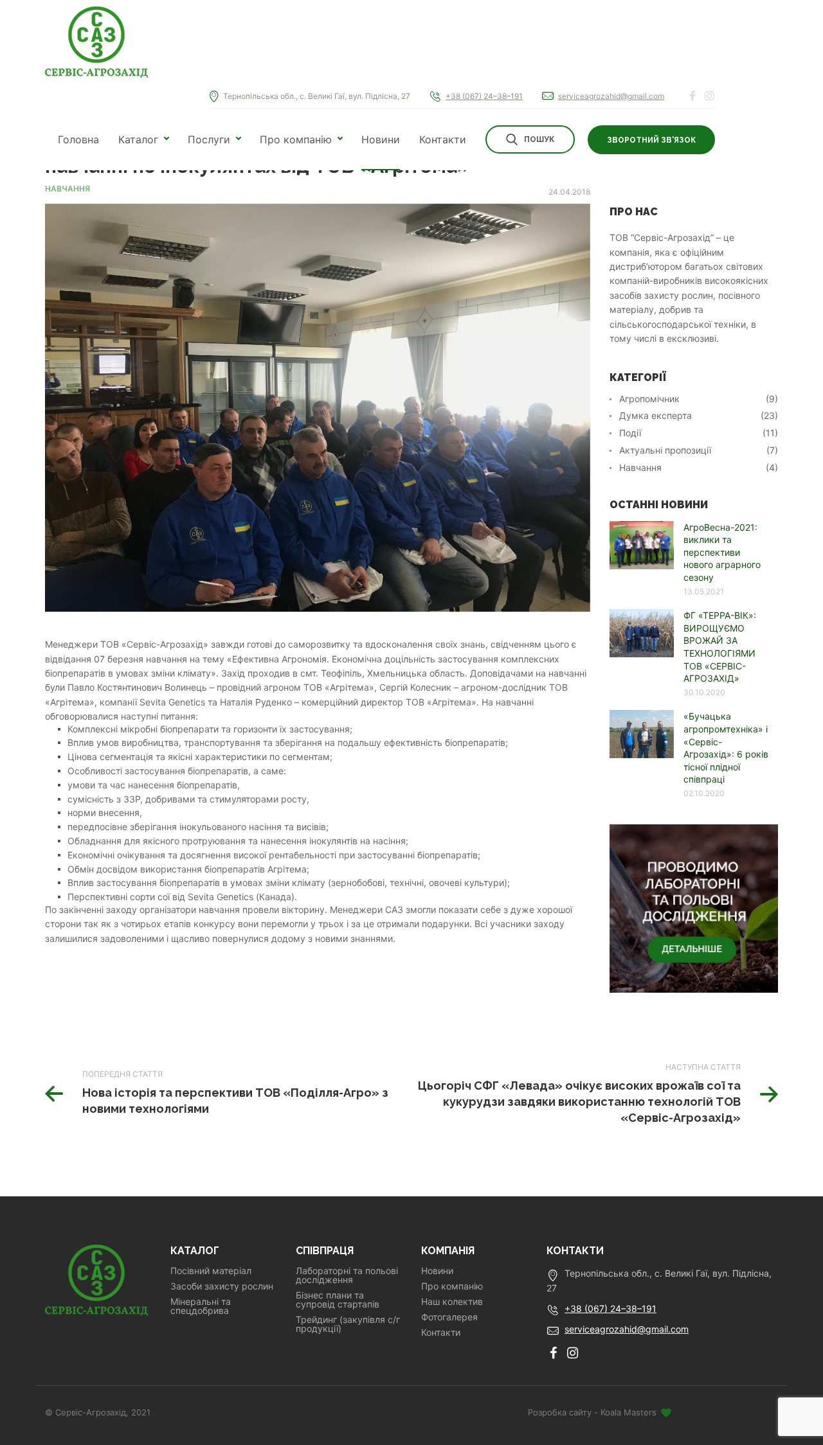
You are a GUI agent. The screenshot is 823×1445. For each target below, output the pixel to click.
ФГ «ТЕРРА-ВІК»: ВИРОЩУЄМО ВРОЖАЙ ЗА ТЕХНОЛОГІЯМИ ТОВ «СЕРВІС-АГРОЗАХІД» (719, 647)
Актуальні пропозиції (665, 450)
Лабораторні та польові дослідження (347, 1275)
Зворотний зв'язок (651, 140)
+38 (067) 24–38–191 (484, 96)
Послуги (209, 139)
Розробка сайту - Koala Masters (593, 1412)
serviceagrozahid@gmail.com (611, 96)
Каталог (138, 139)
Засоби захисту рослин (221, 1286)
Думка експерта (655, 416)
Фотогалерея (449, 1317)
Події (630, 433)
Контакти (442, 139)
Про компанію (296, 139)
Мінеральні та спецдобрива (200, 1306)
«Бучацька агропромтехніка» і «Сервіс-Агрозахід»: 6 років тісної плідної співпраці (725, 748)
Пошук (539, 139)
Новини (380, 139)
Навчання (67, 188)
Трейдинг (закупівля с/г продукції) (348, 1324)
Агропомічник (649, 399)
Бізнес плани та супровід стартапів (337, 1300)
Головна (78, 139)
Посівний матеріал (210, 1270)
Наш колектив (452, 1301)
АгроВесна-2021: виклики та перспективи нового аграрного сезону (722, 552)
